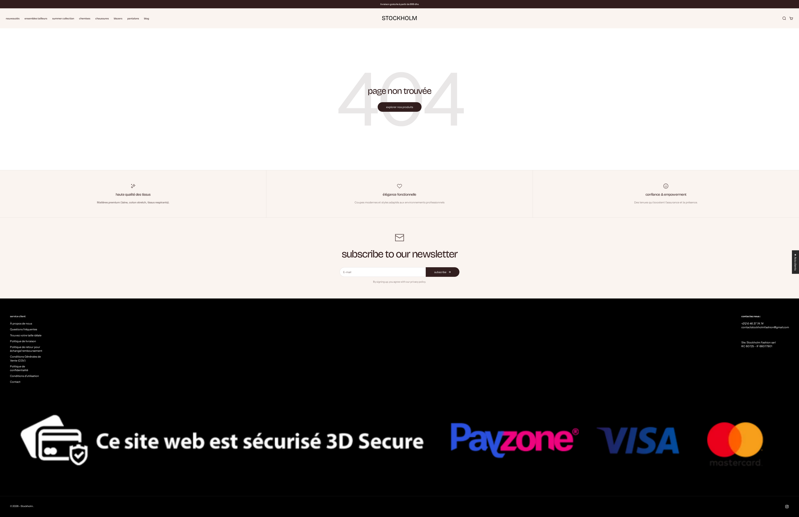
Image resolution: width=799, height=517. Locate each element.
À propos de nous (21, 323)
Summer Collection (63, 18)
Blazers (118, 18)
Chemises (84, 18)
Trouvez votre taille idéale (25, 335)
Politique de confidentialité (19, 368)
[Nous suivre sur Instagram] (787, 507)
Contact (15, 381)
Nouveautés (13, 18)
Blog (146, 18)
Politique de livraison (23, 341)
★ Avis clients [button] (795, 262)
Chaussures (102, 18)
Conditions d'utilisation (24, 376)
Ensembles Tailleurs (36, 18)
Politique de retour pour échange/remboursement (26, 348)
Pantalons (133, 18)
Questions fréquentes (23, 329)
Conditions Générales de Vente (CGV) (25, 358)
